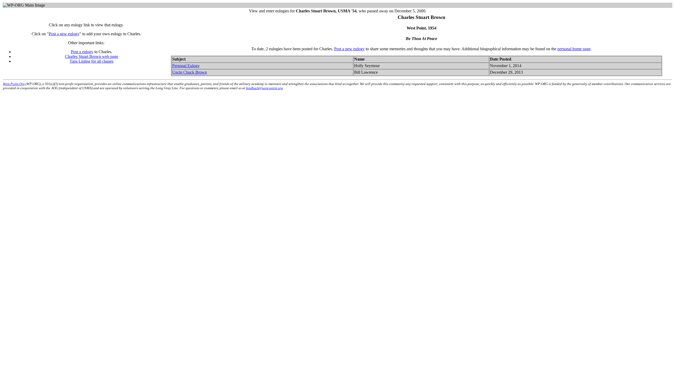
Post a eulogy (82, 51)
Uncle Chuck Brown (189, 72)
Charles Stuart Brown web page (91, 56)
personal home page (574, 49)
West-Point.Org (14, 84)
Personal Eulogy (186, 65)
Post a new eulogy (64, 34)
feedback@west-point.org (264, 88)
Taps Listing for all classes (91, 61)
